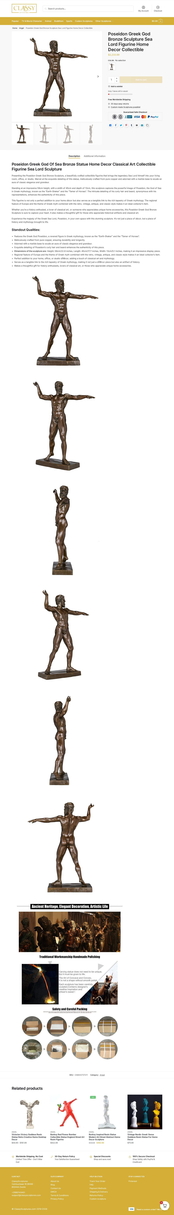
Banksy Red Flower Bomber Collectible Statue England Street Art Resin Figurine (67, 1137)
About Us (55, 1181)
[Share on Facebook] (115, 125)
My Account (143, 11)
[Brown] (112, 66)
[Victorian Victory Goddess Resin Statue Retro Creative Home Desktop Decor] (29, 1112)
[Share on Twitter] (121, 125)
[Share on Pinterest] (126, 125)
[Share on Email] (136, 125)
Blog (53, 1184)
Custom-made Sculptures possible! (125, 107)
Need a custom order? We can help (152, 1209)
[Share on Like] (110, 125)
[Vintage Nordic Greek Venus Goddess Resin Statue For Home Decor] (145, 1112)
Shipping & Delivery (99, 1192)
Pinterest (133, 1181)
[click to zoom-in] (57, 76)
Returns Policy (96, 1195)
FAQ (91, 1184)
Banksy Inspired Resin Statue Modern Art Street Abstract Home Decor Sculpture (104, 1137)
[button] (98, 76)
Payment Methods (98, 1188)
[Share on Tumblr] (131, 125)
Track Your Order (97, 1181)
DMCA (54, 1192)
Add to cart (141, 79)
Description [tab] (74, 156)
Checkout (158, 11)
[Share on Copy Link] (147, 125)
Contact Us (56, 1188)
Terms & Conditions (60, 1195)
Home (14, 28)
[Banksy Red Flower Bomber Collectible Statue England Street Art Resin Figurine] (67, 1112)
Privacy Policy (57, 1199)
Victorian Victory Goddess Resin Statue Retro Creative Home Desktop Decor (29, 1137)
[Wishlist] (43, 1098)
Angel (21, 28)
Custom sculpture (98, 1199)
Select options (29, 1148)
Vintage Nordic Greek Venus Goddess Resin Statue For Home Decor (143, 1137)
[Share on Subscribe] (142, 125)
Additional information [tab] (94, 156)
